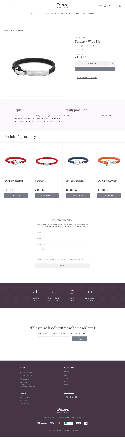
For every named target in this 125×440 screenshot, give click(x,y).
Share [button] (89, 46)
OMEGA (66, 372)
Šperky (66, 378)
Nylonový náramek (75, 180)
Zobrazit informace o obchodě (87, 77)
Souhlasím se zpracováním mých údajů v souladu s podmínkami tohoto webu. (61, 259)
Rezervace (95, 69)
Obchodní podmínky (65, 417)
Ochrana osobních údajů (50, 417)
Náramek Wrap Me (17, 30)
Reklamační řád (76, 417)
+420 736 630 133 (28, 372)
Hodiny (66, 381)
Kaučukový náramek (13, 180)
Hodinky (66, 375)
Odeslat (62, 266)
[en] (100, 5)
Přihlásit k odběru (79, 338)
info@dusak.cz (27, 379)
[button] (10, 5)
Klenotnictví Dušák (24, 397)
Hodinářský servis (24, 404)
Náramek (39, 180)
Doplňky (6, 30)
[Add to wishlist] (113, 63)
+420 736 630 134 (28, 375)
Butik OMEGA (23, 400)
